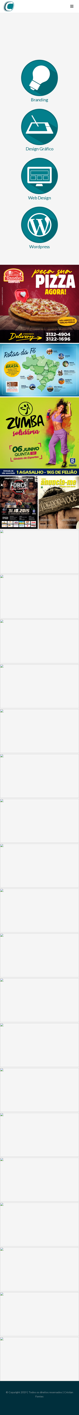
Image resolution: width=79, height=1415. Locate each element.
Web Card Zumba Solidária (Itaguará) (39, 425)
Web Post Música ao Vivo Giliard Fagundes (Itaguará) (39, 1123)
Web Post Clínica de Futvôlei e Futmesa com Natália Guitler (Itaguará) (39, 540)
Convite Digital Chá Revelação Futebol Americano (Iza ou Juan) (39, 630)
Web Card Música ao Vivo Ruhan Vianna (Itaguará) (39, 675)
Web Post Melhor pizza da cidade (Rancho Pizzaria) (39, 854)
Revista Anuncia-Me (58, 491)
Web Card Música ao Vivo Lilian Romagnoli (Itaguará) (40, 1258)
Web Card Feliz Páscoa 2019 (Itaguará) (39, 765)
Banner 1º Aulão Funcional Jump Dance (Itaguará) (39, 1213)
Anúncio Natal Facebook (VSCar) (39, 720)
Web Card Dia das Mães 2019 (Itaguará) (40, 1078)
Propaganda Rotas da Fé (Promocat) (39, 359)
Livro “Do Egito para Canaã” (39, 1168)
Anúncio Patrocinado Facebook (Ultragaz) (39, 1034)
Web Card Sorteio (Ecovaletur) (40, 899)
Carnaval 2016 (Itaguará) (39, 809)
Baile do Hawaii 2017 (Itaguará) (40, 1303)
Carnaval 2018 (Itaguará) (39, 1348)
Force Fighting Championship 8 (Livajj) (19, 491)
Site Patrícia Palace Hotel (39, 944)
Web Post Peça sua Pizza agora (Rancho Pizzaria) (39, 292)
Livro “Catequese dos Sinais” (39, 989)
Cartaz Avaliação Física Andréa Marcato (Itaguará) (39, 585)
